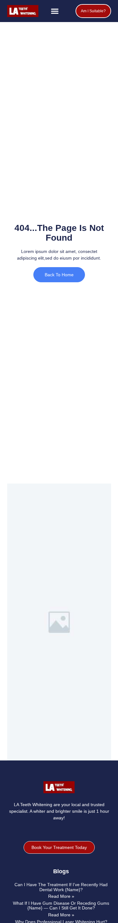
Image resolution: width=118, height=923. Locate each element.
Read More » (61, 896)
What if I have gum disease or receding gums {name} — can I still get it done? (61, 905)
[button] (55, 11)
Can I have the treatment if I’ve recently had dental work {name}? (61, 887)
